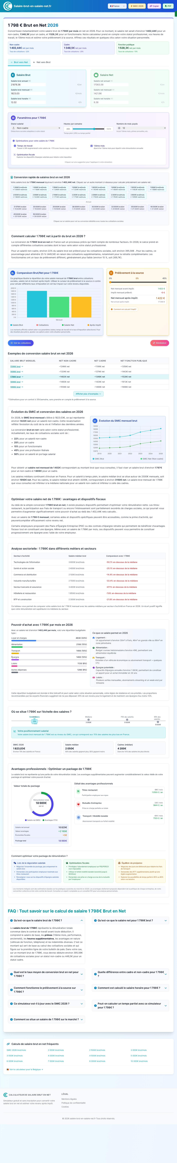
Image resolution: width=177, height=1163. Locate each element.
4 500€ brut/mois (97, 1055)
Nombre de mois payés (127, 124)
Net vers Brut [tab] (43, 62)
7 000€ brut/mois (56, 1061)
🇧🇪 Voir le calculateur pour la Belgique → (25, 1069)
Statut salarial (17, 124)
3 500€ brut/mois (15, 1055)
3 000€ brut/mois (139, 1050)
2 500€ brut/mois (97, 1050)
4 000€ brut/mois (56, 1055)
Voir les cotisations (22, 343)
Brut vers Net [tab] (20, 62)
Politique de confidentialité (73, 1103)
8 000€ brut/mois (97, 1061)
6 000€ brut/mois (15, 1061)
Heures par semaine (73, 124)
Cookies (65, 1107)
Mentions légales (69, 1099)
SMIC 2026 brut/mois (16, 1050)
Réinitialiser (161, 343)
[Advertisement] (83, 1143)
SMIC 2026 (138, 6)
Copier (156, 6)
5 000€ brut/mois (139, 1055)
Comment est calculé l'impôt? (125, 309)
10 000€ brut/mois (139, 1061)
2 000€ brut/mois (56, 1050)
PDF (169, 6)
